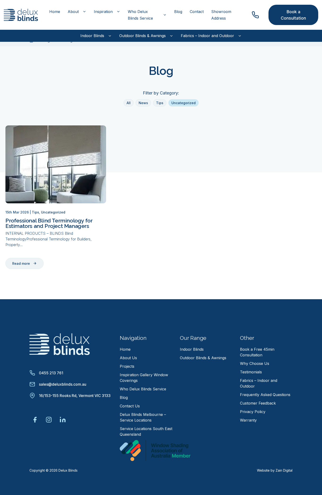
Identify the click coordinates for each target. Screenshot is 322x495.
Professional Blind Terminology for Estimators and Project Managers (48, 223)
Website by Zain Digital (275, 470)
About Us (128, 357)
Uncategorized (183, 103)
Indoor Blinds (92, 35)
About (73, 11)
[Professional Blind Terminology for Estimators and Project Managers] (55, 164)
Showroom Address (221, 15)
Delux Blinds (68, 470)
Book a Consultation (293, 15)
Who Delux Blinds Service (140, 15)
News (143, 103)
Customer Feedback (258, 403)
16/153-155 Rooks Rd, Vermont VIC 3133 (75, 395)
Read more (21, 263)
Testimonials (251, 372)
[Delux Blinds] (59, 343)
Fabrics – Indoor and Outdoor (207, 35)
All (129, 103)
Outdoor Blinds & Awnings (142, 35)
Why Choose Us (254, 363)
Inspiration (103, 11)
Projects (127, 366)
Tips (159, 103)
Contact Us (130, 406)
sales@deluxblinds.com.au (62, 384)
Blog (178, 11)
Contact (197, 11)
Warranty (248, 420)
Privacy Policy (252, 411)
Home (54, 11)
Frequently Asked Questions (265, 394)
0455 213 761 (51, 373)
